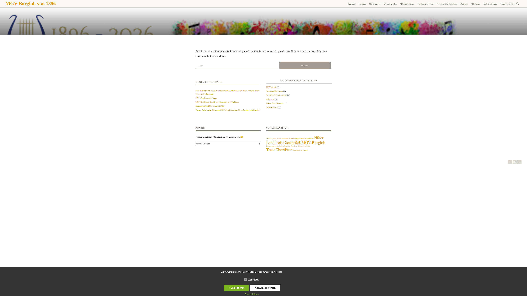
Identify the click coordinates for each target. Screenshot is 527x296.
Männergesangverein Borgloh (275, 146)
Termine (362, 3)
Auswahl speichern (265, 288)
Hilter (318, 137)
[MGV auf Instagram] (515, 162)
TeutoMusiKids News (274, 91)
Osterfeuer (294, 146)
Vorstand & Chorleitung (446, 3)
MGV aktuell (375, 3)
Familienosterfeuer (282, 138)
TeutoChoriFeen (490, 3)
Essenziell (253, 280)
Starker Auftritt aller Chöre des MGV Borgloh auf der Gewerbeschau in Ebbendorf (228, 110)
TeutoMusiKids (507, 3)
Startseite (351, 3)
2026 (267, 138)
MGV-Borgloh (313, 142)
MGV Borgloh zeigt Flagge (206, 97)
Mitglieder (475, 3)
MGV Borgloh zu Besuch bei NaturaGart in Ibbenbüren (217, 102)
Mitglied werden (407, 3)
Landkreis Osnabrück (283, 142)
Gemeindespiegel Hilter (306, 138)
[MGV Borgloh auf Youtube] (519, 162)
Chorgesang (273, 138)
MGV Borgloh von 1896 (30, 3)
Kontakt (464, 3)
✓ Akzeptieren (236, 288)
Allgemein (270, 99)
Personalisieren (252, 294)
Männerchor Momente (274, 103)
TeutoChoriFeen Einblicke (276, 95)
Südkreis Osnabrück (304, 146)
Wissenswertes (390, 3)
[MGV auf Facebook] (510, 162)
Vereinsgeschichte (425, 3)
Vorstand (305, 150)
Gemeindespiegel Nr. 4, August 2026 (210, 106)
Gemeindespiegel (294, 138)
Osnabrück (287, 146)
